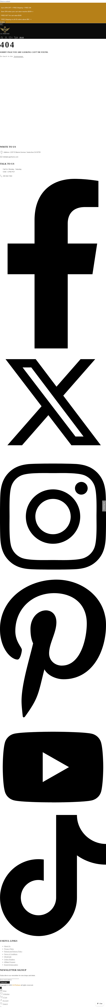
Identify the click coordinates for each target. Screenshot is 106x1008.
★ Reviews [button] (104, 506)
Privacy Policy (9, 949)
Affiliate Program (9, 962)
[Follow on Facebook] (53, 348)
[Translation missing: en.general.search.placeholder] (2, 37)
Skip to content (5, 1)
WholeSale (7, 957)
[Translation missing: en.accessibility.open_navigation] (1, 24)
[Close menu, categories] (1, 988)
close (3, 3)
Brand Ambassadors (11, 965)
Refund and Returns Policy (13, 951)
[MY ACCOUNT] (6, 37)
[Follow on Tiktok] (53, 935)
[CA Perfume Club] (53, 101)
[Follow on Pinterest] (53, 719)
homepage (18, 56)
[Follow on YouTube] (53, 814)
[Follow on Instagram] (53, 576)
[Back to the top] (53, 1006)
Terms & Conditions (10, 954)
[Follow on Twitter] (53, 455)
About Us (7, 946)
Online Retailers (9, 959)
